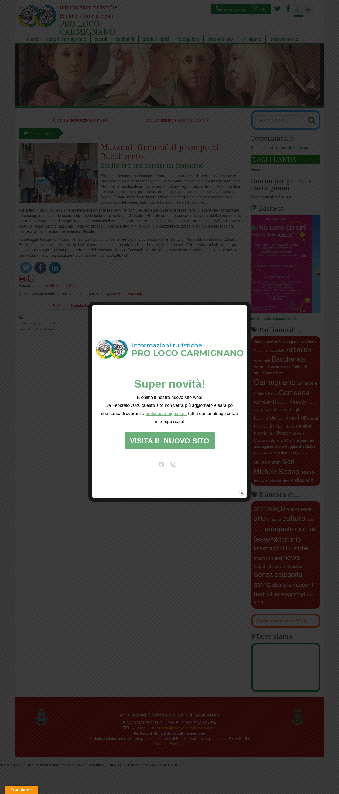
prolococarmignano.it (166, 413)
